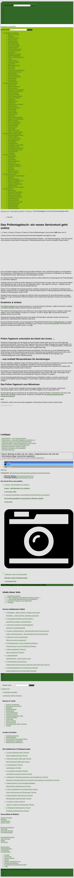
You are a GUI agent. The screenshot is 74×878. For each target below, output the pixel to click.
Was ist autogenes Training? (15, 652)
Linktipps (10, 602)
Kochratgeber (12, 109)
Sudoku (8, 725)
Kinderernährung (13, 198)
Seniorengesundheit (14, 76)
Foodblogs (11, 99)
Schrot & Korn (12, 127)
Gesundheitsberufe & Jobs (14, 716)
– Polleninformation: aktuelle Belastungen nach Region (18, 443)
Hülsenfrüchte (12, 106)
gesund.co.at (5, 211)
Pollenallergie (45, 473)
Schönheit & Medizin (14, 166)
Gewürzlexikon (13, 101)
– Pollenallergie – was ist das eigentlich (13, 438)
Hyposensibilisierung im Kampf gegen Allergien (21, 671)
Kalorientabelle (11, 737)
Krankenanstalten (11, 717)
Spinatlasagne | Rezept (13, 768)
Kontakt (6, 855)
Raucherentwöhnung (14, 72)
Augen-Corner (12, 39)
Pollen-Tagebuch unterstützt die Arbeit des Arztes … (24, 597)
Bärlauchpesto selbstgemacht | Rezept (18, 786)
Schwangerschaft (13, 208)
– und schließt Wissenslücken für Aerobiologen (23, 599)
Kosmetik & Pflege (14, 164)
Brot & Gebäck (12, 88)
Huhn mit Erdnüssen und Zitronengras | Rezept (21, 792)
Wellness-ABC (12, 185)
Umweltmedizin (13, 81)
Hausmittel (11, 52)
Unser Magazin (9, 15)
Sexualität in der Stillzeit (15, 148)
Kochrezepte (12, 111)
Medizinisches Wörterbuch (14, 742)
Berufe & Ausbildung (7, 827)
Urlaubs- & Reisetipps (15, 184)
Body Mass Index (13, 44)
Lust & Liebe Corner (14, 138)
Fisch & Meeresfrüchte (15, 96)
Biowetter (9, 708)
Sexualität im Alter (13, 146)
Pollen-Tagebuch (9, 306)
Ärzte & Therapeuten (12, 704)
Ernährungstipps (13, 93)
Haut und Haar (5, 839)
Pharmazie (11, 68)
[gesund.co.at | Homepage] (5, 2)
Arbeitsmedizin (13, 41)
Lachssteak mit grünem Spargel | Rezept (19, 774)
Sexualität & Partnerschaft (12, 16)
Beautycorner (12, 156)
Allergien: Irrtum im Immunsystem (15, 578)
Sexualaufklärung (13, 140)
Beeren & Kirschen (14, 86)
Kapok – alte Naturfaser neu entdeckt (17, 488)
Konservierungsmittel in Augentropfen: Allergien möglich (23, 498)
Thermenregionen (13, 182)
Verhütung (11, 153)
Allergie (12, 473)
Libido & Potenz (13, 137)
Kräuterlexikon (12, 114)
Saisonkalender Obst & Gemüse (16, 724)
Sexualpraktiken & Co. (15, 150)
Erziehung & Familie (14, 193)
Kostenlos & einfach (14, 596)
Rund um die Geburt (14, 195)
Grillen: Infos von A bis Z (15, 104)
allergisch (30, 473)
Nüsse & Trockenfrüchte (15, 119)
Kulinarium (11, 115)
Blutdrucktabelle (13, 42)
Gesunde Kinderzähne (15, 192)
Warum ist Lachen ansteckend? (16, 640)
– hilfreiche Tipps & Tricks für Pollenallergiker (15, 445)
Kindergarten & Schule (15, 201)
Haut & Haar (12, 163)
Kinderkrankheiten (14, 203)
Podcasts (7, 23)
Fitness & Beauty (9, 18)
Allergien (11, 36)
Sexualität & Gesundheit (15, 145)
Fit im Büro (11, 158)
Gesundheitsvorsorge (15, 49)
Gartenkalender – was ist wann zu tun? (18, 658)
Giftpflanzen (12, 102)
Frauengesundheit (14, 46)
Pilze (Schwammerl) (14, 122)
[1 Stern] (4, 232)
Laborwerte (11, 63)
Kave (5, 470)
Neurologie (11, 67)
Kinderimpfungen (13, 200)
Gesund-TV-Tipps (11, 714)
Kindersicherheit (13, 205)
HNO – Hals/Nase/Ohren (16, 57)
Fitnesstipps (12, 159)
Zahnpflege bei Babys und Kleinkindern (18, 622)
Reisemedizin (12, 73)
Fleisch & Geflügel (14, 98)
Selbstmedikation (13, 75)
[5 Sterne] (30, 232)
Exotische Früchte (13, 94)
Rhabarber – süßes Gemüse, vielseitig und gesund (22, 615)
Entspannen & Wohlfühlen (16, 176)
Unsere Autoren (9, 858)
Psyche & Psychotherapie (16, 70)
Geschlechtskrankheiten (15, 135)
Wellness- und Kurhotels (16, 187)
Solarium (11, 167)
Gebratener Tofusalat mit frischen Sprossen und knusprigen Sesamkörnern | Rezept (32, 780)
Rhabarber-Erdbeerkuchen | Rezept (17, 811)
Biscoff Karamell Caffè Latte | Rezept (18, 762)
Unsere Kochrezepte (11, 13)
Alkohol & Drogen (13, 34)
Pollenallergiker (59, 322)
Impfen (10, 59)
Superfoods (11, 128)
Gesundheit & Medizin (11, 10)
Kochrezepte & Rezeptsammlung (16, 739)
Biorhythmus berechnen (13, 706)
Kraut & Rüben (12, 112)
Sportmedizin (12, 78)
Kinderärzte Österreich (15, 197)
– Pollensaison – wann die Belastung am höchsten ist (18, 440)
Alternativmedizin (13, 38)
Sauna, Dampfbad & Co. (16, 180)
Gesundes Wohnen (14, 50)
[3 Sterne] (17, 232)
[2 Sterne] (10, 232)
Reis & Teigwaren (13, 124)
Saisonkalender (13, 125)
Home (6, 8)
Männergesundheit (14, 65)
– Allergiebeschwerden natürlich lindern (13, 446)
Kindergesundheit (13, 62)
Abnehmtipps (12, 85)
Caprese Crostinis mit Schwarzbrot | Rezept (20, 804)
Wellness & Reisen (10, 20)
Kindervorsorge (13, 206)
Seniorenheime (11, 722)
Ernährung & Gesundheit (16, 89)
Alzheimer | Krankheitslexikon (15, 628)
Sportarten (11, 169)
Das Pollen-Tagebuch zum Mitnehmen (20, 601)
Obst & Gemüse (13, 120)
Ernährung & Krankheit (15, 91)
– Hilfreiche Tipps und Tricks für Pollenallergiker (16, 441)
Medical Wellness (13, 179)
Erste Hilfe (4, 829)
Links (6, 866)
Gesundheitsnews (12, 712)
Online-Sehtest (11, 721)
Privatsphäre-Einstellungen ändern (15, 864)
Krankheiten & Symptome (14, 740)
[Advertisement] (37, 255)
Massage (11, 177)
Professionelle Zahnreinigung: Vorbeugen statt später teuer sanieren (28, 665)
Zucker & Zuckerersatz (15, 132)
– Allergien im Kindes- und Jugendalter (13, 448)
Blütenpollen (37, 473)
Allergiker (24, 473)
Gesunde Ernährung (10, 12)
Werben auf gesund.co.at (12, 861)
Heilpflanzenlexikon (14, 55)
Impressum (7, 856)
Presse (6, 860)
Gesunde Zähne (13, 47)
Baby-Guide (12, 190)
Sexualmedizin (13, 143)
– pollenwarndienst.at (7, 449)
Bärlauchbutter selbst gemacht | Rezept (18, 798)
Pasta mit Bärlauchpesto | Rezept (16, 755)
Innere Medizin (12, 60)
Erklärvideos (10, 711)
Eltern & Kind (8, 21)
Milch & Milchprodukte (15, 117)
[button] (7, 462)
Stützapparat (12, 80)
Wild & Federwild (13, 130)
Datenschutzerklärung (11, 863)
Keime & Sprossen (14, 107)
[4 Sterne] (23, 232)
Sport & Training (13, 171)
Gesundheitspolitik (7, 832)
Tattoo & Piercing (13, 172)
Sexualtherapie (13, 151)
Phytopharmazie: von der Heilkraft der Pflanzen (21, 646)
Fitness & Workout (14, 161)
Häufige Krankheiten (14, 54)
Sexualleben (12, 141)
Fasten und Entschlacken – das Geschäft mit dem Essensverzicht (27, 634)
